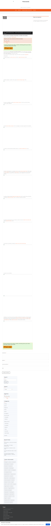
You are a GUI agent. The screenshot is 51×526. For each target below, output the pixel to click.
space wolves (12, 494)
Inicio (16, 10)
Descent (5, 405)
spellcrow (6, 496)
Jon (4, 32)
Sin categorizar (6, 413)
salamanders (12, 492)
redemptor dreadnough (8, 490)
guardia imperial (7, 474)
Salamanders (6, 492)
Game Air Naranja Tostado (17, 102)
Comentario (4, 352)
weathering (12, 500)
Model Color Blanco (10, 197)
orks (8, 484)
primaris (6, 488)
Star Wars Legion (6, 415)
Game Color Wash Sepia (23, 171)
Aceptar (48, 524)
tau (13, 496)
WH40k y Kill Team (11, 32)
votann (9, 498)
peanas (14, 484)
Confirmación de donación (7, 509)
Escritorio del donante (6, 515)
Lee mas (42, 524)
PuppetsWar (26, 54)
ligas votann (6, 478)
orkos (5, 484)
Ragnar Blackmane (11, 488)
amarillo (16, 32)
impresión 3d (6, 476)
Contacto (34, 10)
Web (3, 368)
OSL (11, 484)
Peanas (6, 429)
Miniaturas (7, 32)
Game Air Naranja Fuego (20, 79)
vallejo (5, 498)
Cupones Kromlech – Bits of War (27, 10)
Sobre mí (19, 10)
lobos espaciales (12, 478)
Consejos (5, 403)
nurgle (12, 482)
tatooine (10, 496)
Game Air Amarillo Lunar (23, 148)
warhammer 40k (7, 500)
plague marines (7, 486)
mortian (13, 480)
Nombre (3, 360)
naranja (6, 482)
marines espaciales (26, 32)
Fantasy (5, 409)
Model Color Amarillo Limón (17, 196)
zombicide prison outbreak (8, 502)
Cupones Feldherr (5, 511)
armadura (18, 32)
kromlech (11, 476)
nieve (9, 482)
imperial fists (22, 32)
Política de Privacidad (6, 518)
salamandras (6, 494)
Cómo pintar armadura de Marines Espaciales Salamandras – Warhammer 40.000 (9, 454)
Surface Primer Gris (13, 57)
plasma (12, 486)
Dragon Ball (6, 407)
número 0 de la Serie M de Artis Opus (20, 243)
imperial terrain (13, 474)
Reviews (5, 411)
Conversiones (6, 423)
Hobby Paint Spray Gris (22, 57)
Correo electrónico (5, 364)
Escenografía (6, 417)
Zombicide (5, 435)
